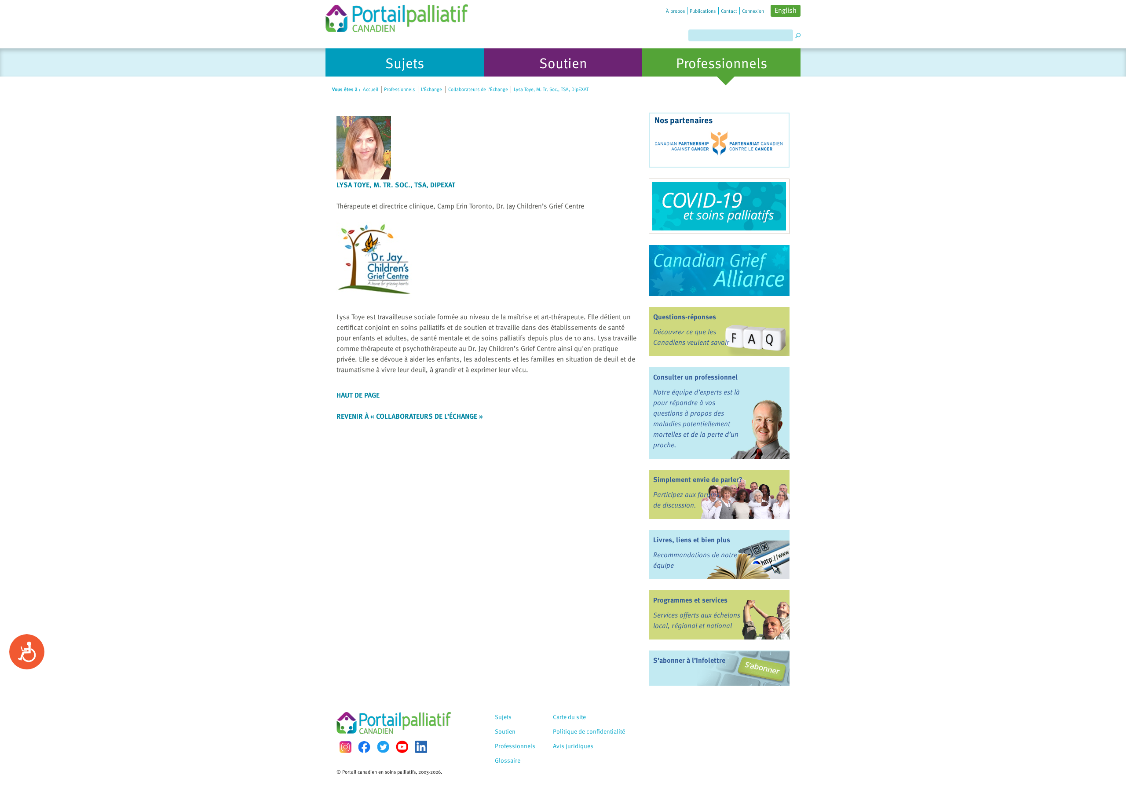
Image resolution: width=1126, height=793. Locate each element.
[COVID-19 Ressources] (719, 206)
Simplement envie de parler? (697, 479)
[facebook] (364, 747)
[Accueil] (396, 16)
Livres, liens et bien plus (691, 539)
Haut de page (358, 395)
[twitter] (383, 747)
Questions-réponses (684, 316)
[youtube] (402, 747)
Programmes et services (690, 600)
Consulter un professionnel (695, 377)
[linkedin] (421, 747)
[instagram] (345, 747)
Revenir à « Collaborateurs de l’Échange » (409, 416)
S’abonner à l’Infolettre (689, 660)
